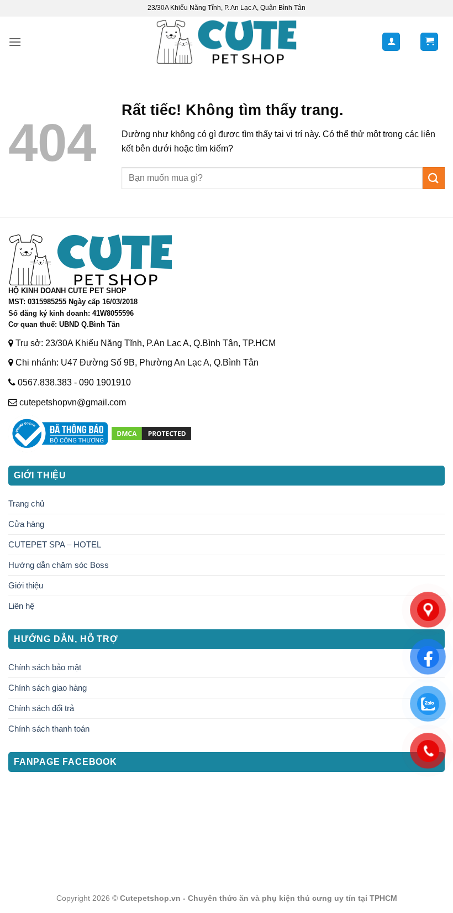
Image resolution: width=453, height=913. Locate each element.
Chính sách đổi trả (41, 708)
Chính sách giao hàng (47, 687)
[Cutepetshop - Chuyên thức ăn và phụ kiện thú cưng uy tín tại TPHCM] (227, 42)
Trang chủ (26, 503)
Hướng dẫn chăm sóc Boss (58, 565)
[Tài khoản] (391, 42)
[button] (15, 41)
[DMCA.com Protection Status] (151, 432)
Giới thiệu (25, 585)
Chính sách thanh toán (48, 728)
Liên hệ (21, 606)
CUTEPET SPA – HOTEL (54, 544)
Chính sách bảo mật (44, 667)
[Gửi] (434, 178)
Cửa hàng (26, 524)
